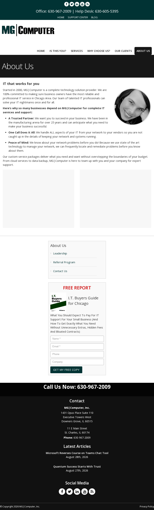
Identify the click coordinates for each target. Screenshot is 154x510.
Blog (94, 17)
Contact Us (60, 271)
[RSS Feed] (87, 4)
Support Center (78, 17)
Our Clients (123, 51)
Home (60, 17)
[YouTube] (82, 4)
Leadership (60, 253)
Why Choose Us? (98, 51)
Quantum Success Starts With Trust (77, 466)
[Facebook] (66, 4)
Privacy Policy (147, 506)
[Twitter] (71, 4)
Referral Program (64, 262)
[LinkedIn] (77, 4)
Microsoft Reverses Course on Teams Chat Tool (77, 453)
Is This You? (58, 51)
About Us (143, 51)
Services (77, 51)
